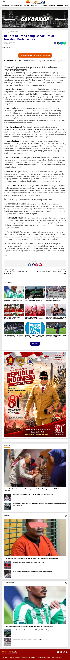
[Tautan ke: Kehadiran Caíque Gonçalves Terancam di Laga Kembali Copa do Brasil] (35, 605)
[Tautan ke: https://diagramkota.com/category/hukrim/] (66, 516)
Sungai (55, 171)
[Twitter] (33, 264)
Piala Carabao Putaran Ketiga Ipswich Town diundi (12, 317)
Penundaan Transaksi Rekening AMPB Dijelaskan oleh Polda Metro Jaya (33, 494)
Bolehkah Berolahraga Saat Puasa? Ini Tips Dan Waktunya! (51, 271)
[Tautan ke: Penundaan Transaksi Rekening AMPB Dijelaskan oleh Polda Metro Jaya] (7, 497)
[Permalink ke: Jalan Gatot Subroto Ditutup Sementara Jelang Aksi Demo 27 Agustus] (35, 291)
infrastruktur (47, 243)
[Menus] (3, 2)
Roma (7, 108)
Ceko (45, 193)
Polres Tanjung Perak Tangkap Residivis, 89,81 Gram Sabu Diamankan (32, 571)
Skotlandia (19, 218)
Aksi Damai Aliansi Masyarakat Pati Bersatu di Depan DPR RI (56, 299)
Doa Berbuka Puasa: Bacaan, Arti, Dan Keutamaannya (15, 271)
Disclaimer (38, 657)
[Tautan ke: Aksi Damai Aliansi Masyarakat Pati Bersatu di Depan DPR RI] (7, 642)
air (21, 179)
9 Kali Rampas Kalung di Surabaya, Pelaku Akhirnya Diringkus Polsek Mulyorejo (31, 558)
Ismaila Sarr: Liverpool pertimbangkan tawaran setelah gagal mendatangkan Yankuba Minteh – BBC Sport (34, 318)
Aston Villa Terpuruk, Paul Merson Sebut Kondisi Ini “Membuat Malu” (13, 336)
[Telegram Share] (61, 43)
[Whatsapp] (64, 43)
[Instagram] (36, 264)
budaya (7, 75)
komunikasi (55, 101)
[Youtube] (40, 264)
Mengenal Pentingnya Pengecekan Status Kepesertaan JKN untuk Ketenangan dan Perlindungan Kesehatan (34, 336)
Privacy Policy (46, 657)
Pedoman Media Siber (57, 657)
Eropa (33, 60)
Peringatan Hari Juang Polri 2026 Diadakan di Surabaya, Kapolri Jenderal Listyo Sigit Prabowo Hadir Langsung (39, 504)
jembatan (36, 188)
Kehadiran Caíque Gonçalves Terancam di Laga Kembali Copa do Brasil (13, 299)
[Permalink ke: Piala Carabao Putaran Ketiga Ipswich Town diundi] (14, 310)
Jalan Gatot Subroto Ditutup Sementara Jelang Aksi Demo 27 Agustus (34, 299)
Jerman (16, 232)
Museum (13, 96)
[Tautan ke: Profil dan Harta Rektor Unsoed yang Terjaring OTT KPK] (7, 565)
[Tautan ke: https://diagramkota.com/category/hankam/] (66, 446)
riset (37, 248)
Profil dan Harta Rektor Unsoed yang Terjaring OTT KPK (28, 562)
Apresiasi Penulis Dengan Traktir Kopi (35, 55)
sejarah (21, 94)
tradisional (32, 160)
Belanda (20, 89)
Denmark (21, 204)
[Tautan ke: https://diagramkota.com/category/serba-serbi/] (66, 583)
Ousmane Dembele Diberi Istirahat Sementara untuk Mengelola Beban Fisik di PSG (56, 336)
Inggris (23, 101)
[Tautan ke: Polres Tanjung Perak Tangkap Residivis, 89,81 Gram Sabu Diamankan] (7, 574)
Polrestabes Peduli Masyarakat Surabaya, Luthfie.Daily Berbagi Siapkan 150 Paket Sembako (32, 490)
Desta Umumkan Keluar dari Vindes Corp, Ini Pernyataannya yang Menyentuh (56, 318)
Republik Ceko (17, 185)
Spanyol (18, 127)
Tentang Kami (24, 657)
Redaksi (31, 657)
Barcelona (9, 127)
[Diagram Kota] (35, 2)
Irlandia (15, 157)
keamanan (13, 85)
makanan (52, 115)
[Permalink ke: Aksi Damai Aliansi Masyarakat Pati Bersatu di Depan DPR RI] (56, 291)
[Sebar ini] (55, 43)
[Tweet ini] (58, 43)
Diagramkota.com (14, 657)
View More (35, 343)
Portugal (16, 141)
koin (5, 113)
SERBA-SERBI (7, 43)
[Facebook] (29, 264)
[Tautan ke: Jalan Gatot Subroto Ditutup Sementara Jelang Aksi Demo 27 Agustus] (7, 633)
